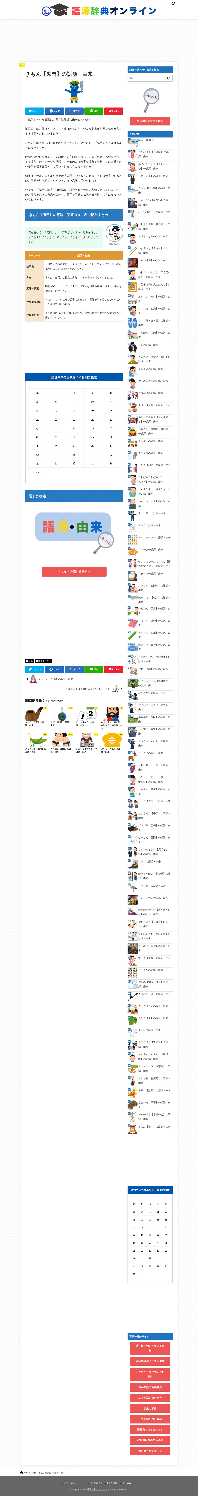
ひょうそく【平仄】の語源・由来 (154, 815)
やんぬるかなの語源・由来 (153, 380)
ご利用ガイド (95, 1483)
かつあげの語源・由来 (150, 392)
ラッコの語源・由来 (149, 861)
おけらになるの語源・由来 (153, 236)
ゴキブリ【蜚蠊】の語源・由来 (154, 827)
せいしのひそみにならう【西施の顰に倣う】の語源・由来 (154, 563)
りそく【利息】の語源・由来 (154, 465)
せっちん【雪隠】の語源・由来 (154, 839)
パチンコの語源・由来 (150, 573)
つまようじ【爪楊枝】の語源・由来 (153, 250)
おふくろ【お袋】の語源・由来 (154, 311)
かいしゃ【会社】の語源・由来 (154, 647)
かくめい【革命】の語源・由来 (154, 948)
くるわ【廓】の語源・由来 (153, 260)
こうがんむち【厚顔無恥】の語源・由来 (154, 659)
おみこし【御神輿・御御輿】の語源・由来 (154, 431)
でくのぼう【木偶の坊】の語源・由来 (154, 1116)
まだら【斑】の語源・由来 (153, 1018)
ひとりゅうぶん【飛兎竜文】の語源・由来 (154, 683)
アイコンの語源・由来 (150, 969)
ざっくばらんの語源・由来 (153, 1006)
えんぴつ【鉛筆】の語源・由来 (154, 635)
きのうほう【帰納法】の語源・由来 (153, 1044)
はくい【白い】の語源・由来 (154, 212)
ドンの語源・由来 (148, 344)
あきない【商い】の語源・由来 (154, 299)
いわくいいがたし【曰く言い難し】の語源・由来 (154, 274)
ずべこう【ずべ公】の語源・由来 (154, 743)
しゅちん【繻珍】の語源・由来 (154, 623)
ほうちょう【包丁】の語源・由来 (154, 600)
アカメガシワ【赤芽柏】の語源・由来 (154, 1068)
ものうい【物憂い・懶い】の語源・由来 (154, 359)
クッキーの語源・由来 (150, 441)
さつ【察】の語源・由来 (152, 513)
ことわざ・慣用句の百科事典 (150, 1374)
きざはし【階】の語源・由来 (154, 993)
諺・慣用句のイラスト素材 (150, 1348)
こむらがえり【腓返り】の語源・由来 (154, 226)
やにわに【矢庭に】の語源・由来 (154, 707)
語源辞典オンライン (97, 1489)
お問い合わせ (127, 1483)
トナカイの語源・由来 (150, 753)
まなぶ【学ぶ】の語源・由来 (154, 1126)
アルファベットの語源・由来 (154, 537)
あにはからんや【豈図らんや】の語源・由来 (153, 166)
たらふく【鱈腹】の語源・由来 (154, 791)
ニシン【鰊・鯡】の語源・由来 (154, 190)
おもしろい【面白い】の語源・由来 (153, 202)
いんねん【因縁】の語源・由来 (154, 610)
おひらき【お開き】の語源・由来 (154, 588)
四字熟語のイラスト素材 (150, 1361)
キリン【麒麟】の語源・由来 (154, 1090)
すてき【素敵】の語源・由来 (154, 957)
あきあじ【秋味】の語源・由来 (154, 719)
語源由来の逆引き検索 (150, 121)
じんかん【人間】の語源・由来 (154, 335)
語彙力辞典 (150, 1408)
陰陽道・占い (44, 660)
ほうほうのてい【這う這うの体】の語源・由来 (154, 912)
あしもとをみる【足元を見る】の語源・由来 (153, 419)
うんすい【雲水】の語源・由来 (154, 731)
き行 (22, 65)
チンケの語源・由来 (149, 1030)
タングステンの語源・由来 (153, 897)
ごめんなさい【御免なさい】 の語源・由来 (154, 491)
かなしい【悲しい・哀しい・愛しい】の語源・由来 (154, 779)
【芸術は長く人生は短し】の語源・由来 (154, 287)
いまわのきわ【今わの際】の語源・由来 (154, 936)
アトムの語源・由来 (149, 525)
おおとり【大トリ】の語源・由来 (154, 767)
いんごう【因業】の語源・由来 (154, 503)
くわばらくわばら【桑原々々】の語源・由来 (150, 479)
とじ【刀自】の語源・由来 (153, 176)
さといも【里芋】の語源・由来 (154, 1104)
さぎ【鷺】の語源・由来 (152, 885)
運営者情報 (111, 1483)
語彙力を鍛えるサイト (150, 1429)
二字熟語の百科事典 (150, 1397)
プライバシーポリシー (74, 1483)
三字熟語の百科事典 (150, 1419)
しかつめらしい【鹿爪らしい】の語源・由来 (153, 851)
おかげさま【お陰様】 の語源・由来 (153, 154)
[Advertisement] (99, 39)
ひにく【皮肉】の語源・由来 (154, 801)
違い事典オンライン (150, 1451)
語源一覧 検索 (146, 139)
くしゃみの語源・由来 (150, 368)
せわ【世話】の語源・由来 (153, 668)
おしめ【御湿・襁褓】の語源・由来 (153, 984)
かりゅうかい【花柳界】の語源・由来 (154, 876)
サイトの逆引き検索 (74, 571)
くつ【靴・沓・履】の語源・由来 (154, 323)
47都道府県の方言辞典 (150, 1440)
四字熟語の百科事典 (150, 1387)
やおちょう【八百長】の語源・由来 (153, 924)
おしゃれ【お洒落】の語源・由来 (154, 1080)
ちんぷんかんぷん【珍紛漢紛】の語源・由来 (153, 1056)
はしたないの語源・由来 (152, 692)
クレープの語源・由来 (150, 549)
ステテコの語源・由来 (150, 453)
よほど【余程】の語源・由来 (154, 404)
